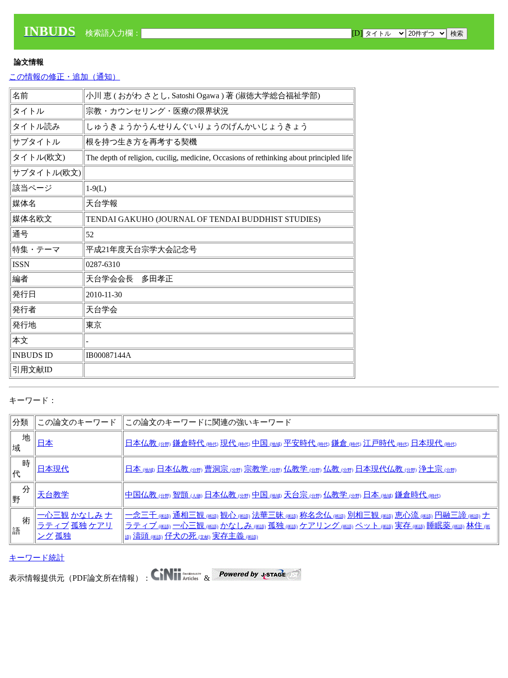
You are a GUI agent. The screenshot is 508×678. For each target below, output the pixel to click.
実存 (410, 525)
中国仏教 (148, 494)
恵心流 (414, 515)
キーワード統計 (36, 557)
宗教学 (263, 469)
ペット (374, 525)
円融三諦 (457, 515)
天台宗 (302, 494)
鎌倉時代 (195, 443)
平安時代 (306, 443)
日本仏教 (148, 443)
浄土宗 (437, 469)
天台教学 (53, 494)
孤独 (79, 525)
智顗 (187, 494)
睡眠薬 (445, 525)
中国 (267, 443)
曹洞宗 (223, 469)
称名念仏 (322, 515)
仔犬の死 (187, 536)
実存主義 (235, 536)
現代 (235, 443)
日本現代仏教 (386, 469)
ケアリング (326, 525)
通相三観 (195, 515)
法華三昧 (275, 515)
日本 (45, 443)
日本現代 (433, 443)
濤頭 (148, 536)
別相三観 (370, 515)
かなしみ (87, 515)
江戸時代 (386, 443)
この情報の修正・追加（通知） (64, 76)
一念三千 (148, 515)
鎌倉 (346, 443)
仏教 (338, 469)
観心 (235, 515)
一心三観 (53, 515)
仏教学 (302, 469)
